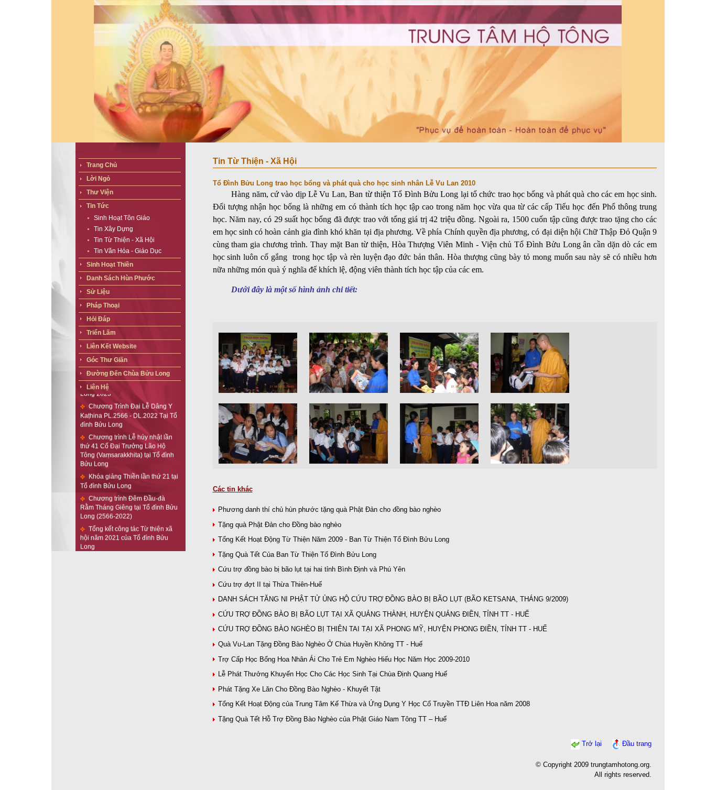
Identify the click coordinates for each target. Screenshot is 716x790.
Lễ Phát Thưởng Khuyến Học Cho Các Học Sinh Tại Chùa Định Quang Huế (332, 674)
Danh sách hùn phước (120, 278)
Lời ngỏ (98, 178)
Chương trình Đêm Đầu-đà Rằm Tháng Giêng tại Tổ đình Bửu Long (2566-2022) (129, 493)
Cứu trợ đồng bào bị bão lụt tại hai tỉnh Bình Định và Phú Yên (311, 569)
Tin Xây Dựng (113, 229)
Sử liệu (98, 291)
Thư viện (99, 192)
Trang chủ (101, 165)
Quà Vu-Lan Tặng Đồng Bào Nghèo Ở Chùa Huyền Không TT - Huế (320, 644)
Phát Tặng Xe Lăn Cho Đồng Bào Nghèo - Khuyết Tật (299, 689)
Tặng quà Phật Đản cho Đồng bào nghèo (279, 525)
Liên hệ (97, 387)
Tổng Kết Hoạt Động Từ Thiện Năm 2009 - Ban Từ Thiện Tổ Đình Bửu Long (333, 539)
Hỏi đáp (98, 319)
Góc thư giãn (106, 360)
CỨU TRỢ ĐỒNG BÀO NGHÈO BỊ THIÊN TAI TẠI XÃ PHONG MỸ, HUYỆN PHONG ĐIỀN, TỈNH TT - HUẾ (382, 629)
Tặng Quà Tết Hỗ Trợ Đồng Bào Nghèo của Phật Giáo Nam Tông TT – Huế (332, 719)
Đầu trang (637, 744)
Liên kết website (111, 346)
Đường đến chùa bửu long (128, 373)
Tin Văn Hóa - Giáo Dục (127, 251)
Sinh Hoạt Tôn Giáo (122, 218)
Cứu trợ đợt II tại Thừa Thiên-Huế (270, 584)
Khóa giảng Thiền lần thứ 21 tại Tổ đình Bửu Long (129, 467)
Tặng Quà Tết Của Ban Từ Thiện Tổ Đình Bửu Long (297, 554)
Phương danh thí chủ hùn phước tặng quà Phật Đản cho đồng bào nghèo (329, 509)
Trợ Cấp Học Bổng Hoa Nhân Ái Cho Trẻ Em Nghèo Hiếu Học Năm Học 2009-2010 (344, 659)
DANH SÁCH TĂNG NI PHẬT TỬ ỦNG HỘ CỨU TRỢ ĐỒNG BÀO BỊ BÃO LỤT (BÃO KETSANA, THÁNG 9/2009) (393, 599)
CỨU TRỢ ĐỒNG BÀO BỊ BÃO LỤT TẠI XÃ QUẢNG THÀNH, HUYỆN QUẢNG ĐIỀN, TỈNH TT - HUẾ (373, 614)
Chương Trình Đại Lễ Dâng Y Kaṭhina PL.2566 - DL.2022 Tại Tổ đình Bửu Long (128, 401)
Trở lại (592, 744)
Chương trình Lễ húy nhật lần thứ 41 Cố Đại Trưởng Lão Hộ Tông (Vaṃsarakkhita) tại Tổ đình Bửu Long (127, 437)
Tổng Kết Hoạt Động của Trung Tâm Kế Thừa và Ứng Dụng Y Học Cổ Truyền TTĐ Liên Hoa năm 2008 (374, 704)
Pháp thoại (103, 305)
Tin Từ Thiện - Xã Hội (124, 240)
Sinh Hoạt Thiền (109, 264)
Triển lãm (101, 332)
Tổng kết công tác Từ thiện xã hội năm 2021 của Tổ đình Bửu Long (126, 524)
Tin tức (97, 206)
